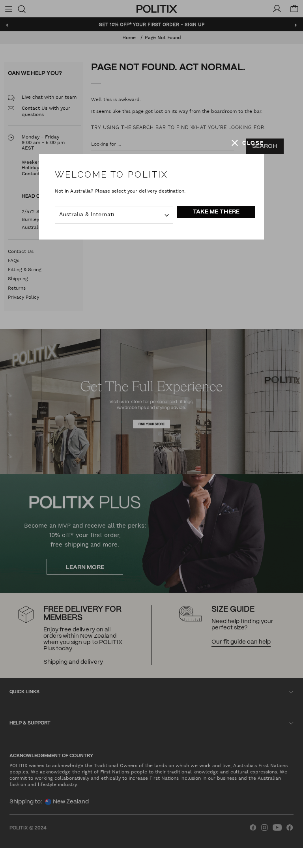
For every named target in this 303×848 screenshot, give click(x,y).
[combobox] (114, 215)
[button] (248, 143)
